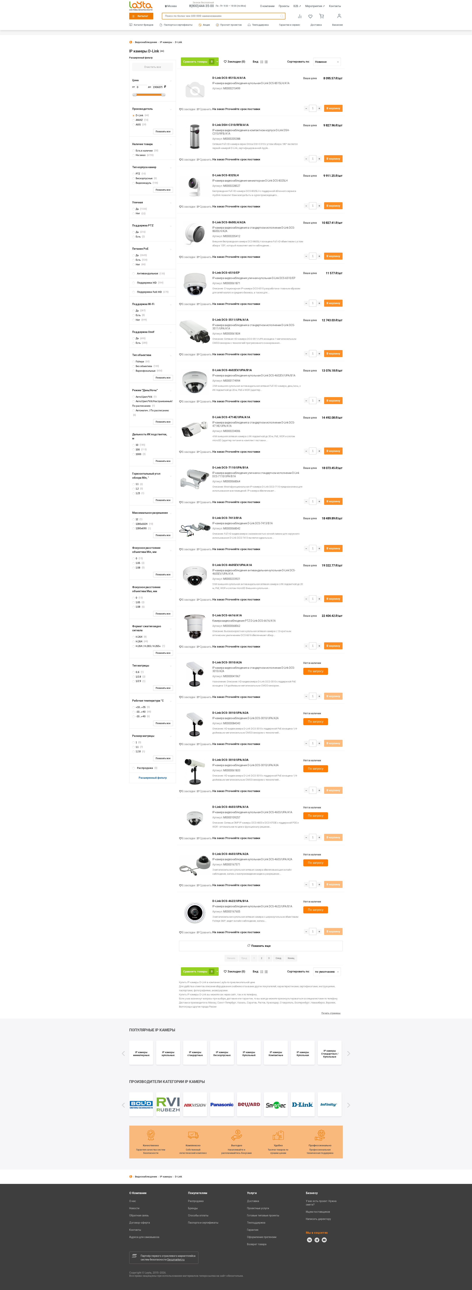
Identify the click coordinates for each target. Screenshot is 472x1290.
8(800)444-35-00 (201, 6)
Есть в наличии (144, 150)
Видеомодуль (143, 183)
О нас (132, 1201)
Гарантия (252, 1229)
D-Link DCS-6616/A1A (227, 615)
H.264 (139, 636)
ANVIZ (139, 120)
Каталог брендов (143, 24)
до (150, 86)
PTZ (138, 173)
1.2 (137, 488)
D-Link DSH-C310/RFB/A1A (230, 125)
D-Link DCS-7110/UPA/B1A (230, 467)
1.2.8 (138, 751)
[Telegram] (317, 1240)
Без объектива (144, 366)
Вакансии (337, 24)
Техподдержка (260, 24)
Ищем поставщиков (318, 1211)
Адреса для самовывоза (144, 1237)
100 (137, 449)
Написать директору (318, 1218)
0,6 (137, 672)
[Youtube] (324, 1240)
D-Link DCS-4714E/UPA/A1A (231, 417)
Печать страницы (331, 1013)
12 (137, 519)
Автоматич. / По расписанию (152, 410)
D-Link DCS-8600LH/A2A (229, 222)
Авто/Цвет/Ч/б (144, 396)
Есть (138, 236)
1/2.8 (138, 676)
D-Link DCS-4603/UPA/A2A (230, 854)
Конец (291, 958)
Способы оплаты (198, 1215)
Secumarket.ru (176, 1259)
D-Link (139, 115)
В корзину (333, 108)
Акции (206, 24)
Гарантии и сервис (289, 24)
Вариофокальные (145, 370)
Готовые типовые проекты (263, 1215)
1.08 (138, 567)
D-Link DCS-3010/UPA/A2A (230, 712)
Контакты (335, 6)
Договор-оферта (139, 1222)
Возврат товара (256, 1244)
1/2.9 (138, 681)
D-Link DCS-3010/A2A (227, 662)
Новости (134, 1208)
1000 (138, 454)
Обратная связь (139, 1215)
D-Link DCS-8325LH (225, 175)
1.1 (137, 484)
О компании (267, 6)
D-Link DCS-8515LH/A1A (229, 78)
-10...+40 (140, 711)
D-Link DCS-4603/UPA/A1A (230, 807)
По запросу (315, 671)
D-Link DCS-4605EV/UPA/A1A (232, 565)
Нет (137, 213)
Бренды (193, 1208)
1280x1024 (141, 524)
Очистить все (152, 67)
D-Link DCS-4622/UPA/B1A (230, 901)
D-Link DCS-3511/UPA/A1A (230, 319)
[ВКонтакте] (309, 1240)
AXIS (138, 124)
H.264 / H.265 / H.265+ (148, 646)
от (133, 86)
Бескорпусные (144, 178)
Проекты (284, 6)
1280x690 (141, 528)
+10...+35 (140, 707)
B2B (297, 6)
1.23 (137, 493)
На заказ (140, 155)
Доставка (316, 24)
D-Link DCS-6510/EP (226, 272)
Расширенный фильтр (153, 777)
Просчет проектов (231, 24)
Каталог (143, 16)
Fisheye (140, 361)
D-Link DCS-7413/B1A (227, 518)
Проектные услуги (258, 1208)
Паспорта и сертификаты (178, 24)
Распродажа (196, 1201)
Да (137, 209)
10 (137, 445)
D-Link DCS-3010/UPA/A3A (230, 760)
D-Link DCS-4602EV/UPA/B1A (232, 370)
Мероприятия (315, 6)
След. (279, 958)
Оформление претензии (261, 1237)
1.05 (138, 563)
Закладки (236, 61)
